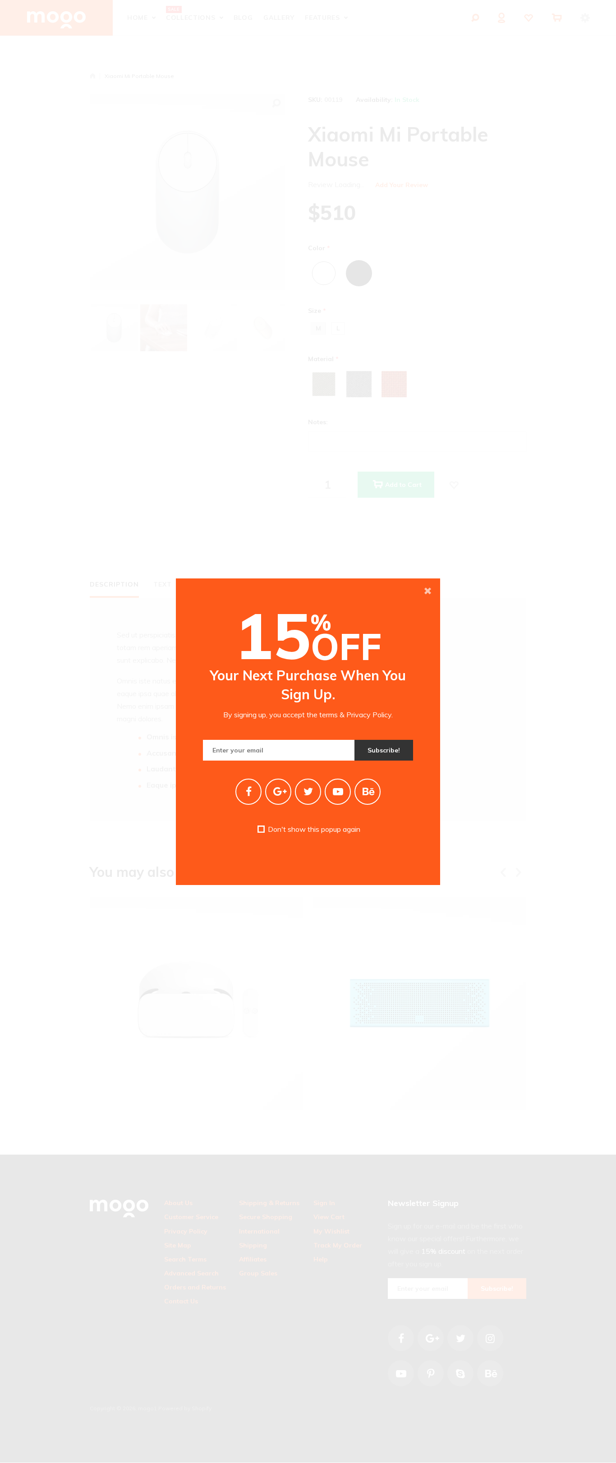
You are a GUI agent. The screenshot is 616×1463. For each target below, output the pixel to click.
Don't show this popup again (313, 829)
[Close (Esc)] (427, 591)
